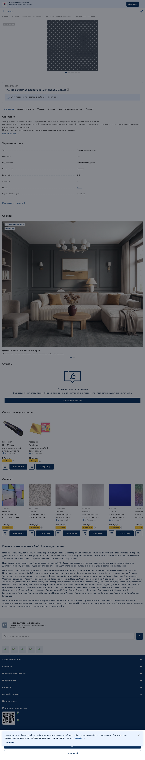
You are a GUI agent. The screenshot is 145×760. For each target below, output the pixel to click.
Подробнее (79, 738)
